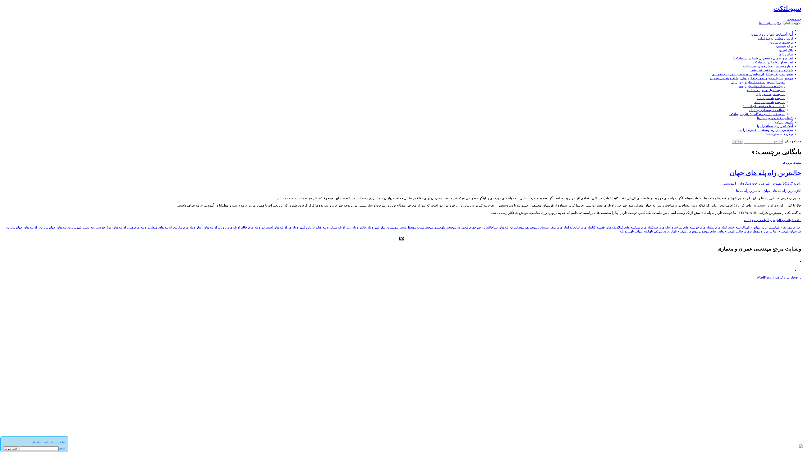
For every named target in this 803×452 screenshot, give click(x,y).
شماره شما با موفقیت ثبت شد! (771, 70)
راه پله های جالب (252, 227)
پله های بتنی (717, 227)
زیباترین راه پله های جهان (33, 227)
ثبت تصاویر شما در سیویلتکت (773, 62)
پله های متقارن (557, 227)
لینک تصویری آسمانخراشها (775, 126)
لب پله (634, 231)
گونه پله (644, 231)
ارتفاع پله (782, 227)
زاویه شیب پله (87, 227)
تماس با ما (786, 54)
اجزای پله (795, 227)
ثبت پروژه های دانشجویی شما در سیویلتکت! (763, 58)
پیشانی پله (541, 227)
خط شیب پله (421, 227)
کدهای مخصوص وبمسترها (775, 118)
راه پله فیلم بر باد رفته (316, 227)
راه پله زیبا (354, 227)
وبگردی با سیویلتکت (779, 134)
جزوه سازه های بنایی (770, 94)
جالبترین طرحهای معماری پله (473, 227)
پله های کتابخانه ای (579, 227)
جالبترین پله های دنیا (507, 227)
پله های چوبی (701, 227)
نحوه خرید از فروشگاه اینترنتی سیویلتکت (757, 114)
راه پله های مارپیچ (186, 227)
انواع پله (751, 227)
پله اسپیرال (732, 227)
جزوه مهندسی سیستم (769, 102)
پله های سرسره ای (681, 227)
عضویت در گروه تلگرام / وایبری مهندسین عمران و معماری (752, 74)
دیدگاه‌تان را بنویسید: (737, 183)
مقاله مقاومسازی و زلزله (767, 110)
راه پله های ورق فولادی (112, 227)
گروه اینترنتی (784, 122)
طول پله (700, 231)
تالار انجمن (786, 50)
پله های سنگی (660, 227)
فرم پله (678, 231)
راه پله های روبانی (230, 227)
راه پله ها (295, 227)
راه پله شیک (339, 227)
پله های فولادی (625, 227)
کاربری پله (666, 231)
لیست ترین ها (792, 162)
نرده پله (625, 231)
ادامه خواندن (772, 220)
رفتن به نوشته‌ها (770, 23)
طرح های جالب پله (744, 231)
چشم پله (436, 227)
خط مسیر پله (404, 227)
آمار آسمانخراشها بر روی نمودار (771, 34)
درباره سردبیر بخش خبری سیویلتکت (768, 66)
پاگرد (742, 227)
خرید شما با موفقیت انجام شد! (764, 106)
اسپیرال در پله (766, 227)
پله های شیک (642, 227)
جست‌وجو (794, 19)
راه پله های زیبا (208, 227)
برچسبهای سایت (781, 42)
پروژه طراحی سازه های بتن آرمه (762, 86)
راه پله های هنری (138, 227)
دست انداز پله (385, 227)
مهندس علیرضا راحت (767, 183)
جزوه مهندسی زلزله (771, 98)
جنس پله (447, 227)
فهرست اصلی (792, 23)
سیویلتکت (787, 8)
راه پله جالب (368, 227)
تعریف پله (527, 227)
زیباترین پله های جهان (64, 227)
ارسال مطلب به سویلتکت (775, 38)
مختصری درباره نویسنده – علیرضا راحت (765, 130)
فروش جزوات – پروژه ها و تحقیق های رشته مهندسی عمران (751, 78)
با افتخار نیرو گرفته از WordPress (779, 277)
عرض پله (689, 231)
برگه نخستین (784, 46)
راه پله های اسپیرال (276, 227)
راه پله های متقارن (161, 227)
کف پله (654, 231)
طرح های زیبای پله (718, 231)
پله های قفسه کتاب (603, 227)
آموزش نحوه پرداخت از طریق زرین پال (758, 82)
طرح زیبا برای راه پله (771, 231)
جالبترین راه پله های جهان (765, 173)
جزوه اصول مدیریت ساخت (766, 90)
